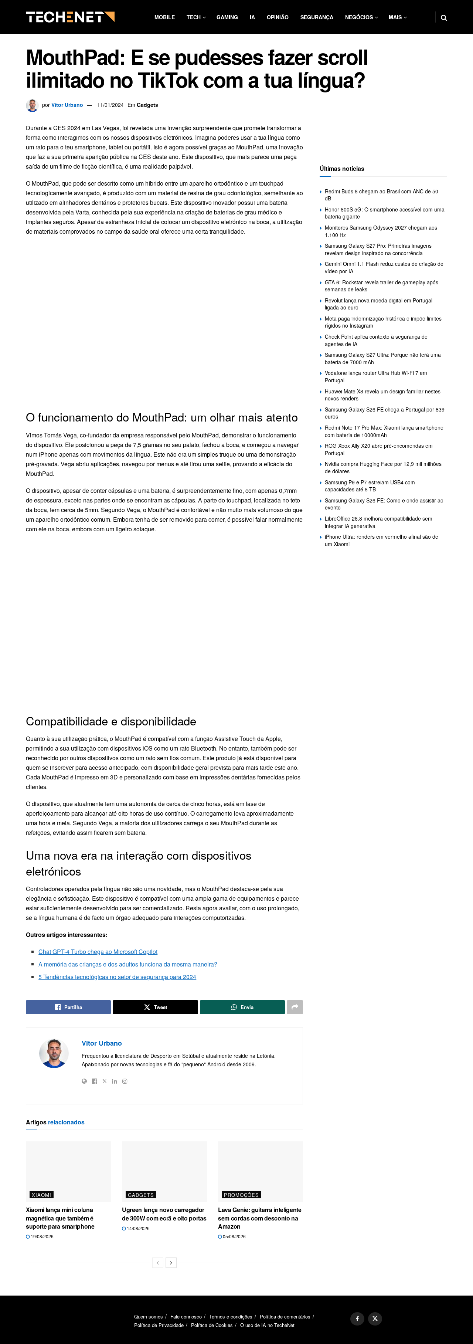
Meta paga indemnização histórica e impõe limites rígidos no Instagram (383, 322)
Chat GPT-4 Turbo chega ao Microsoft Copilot (97, 951)
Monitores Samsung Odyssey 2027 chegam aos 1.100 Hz (381, 231)
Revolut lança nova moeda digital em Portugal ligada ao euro (378, 304)
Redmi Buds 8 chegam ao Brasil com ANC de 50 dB (381, 194)
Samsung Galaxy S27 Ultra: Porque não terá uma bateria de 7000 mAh (383, 358)
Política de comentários (285, 1316)
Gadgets (147, 104)
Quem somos (148, 1316)
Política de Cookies (212, 1324)
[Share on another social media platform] (295, 1007)
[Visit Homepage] (70, 17)
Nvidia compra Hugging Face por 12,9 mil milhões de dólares (383, 467)
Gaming (227, 17)
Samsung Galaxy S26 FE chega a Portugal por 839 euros (385, 413)
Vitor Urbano (67, 104)
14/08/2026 (138, 1228)
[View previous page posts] (157, 1262)
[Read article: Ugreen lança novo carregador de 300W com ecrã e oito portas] (164, 1171)
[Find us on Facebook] (357, 1319)
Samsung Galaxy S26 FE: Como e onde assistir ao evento (384, 504)
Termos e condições (230, 1316)
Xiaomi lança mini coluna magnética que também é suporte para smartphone (60, 1217)
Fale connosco (186, 1316)
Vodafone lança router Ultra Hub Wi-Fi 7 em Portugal (376, 376)
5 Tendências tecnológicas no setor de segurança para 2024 (117, 976)
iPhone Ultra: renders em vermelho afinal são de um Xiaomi (381, 540)
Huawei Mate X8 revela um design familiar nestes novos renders (382, 394)
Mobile (164, 17)
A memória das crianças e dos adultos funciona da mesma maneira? (127, 964)
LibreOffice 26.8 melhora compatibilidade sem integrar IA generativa (378, 522)
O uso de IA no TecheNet (267, 1324)
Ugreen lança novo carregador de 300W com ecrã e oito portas (164, 1213)
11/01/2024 (110, 104)
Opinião (278, 17)
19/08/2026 (42, 1236)
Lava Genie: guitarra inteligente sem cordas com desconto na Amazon (260, 1217)
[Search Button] (444, 17)
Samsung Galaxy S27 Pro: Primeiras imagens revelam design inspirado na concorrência (378, 249)
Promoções (241, 1194)
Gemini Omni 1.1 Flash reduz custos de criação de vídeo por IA (384, 267)
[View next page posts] (171, 1262)
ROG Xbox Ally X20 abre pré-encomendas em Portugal (379, 449)
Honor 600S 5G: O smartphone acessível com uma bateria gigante (385, 213)
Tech (194, 17)
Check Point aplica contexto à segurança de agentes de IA (376, 340)
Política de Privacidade (159, 1324)
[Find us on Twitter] (375, 1319)
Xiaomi (41, 1194)
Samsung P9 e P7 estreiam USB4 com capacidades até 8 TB (370, 485)
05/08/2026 (234, 1236)
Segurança (316, 17)
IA (252, 17)
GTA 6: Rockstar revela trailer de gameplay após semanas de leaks (381, 285)
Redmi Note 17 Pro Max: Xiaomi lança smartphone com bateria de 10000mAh (384, 431)
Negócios (359, 17)
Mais (395, 17)
